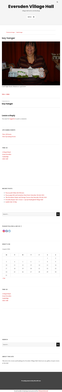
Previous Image (10, 32)
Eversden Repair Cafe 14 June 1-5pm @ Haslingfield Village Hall (24, 200)
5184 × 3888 (5, 94)
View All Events (6, 134)
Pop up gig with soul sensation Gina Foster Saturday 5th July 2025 (24, 195)
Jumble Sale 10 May (11, 202)
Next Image (19, 32)
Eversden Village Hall (31, 6)
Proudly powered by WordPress (31, 381)
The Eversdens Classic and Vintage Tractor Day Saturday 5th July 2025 (26, 197)
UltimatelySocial (43, 391)
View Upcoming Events (9, 136)
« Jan (3, 278)
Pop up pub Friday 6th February (14, 193)
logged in (12, 119)
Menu (30, 17)
